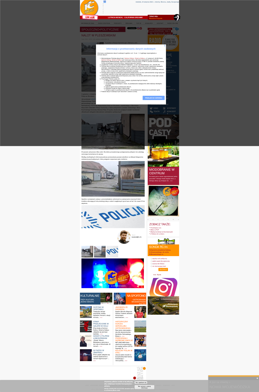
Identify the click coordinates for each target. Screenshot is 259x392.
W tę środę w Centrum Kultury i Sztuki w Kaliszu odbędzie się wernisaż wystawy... (101, 331)
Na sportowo (136, 295)
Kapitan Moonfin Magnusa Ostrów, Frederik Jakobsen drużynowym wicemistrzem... (124, 314)
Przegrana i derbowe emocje (124, 339)
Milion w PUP (154, 230)
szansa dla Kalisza (158, 264)
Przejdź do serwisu (153, 98)
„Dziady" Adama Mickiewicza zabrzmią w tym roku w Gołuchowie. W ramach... (101, 343)
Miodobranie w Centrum (161, 171)
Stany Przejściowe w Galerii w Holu (101, 323)
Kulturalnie (89, 295)
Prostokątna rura (155, 228)
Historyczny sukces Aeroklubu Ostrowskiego (122, 324)
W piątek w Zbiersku (98, 351)
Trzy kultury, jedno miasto (87, 300)
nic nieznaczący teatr (159, 266)
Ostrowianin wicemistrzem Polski (139, 301)
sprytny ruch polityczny (159, 258)
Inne (154, 274)
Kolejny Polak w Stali (123, 351)
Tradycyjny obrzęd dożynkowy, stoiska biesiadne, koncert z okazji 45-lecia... (101, 314)
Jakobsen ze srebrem (121, 308)
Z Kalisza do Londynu (157, 234)
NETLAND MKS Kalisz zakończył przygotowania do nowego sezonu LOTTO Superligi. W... (123, 345)
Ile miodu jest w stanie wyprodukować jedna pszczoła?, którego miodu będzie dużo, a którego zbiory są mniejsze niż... (163, 179)
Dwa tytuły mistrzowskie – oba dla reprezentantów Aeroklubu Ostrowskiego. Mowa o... (123, 333)
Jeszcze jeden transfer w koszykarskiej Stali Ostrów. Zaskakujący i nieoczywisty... (123, 358)
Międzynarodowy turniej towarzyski (161, 232)
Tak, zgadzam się (140, 382)
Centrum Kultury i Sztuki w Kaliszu (134, 58)
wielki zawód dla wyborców (161, 261)
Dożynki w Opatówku (98, 308)
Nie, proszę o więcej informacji (144, 387)
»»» (101, 317)
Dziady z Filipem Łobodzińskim (101, 337)
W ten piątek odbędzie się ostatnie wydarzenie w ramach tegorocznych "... (101, 356)
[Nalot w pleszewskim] (87, 257)
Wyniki (159, 274)
